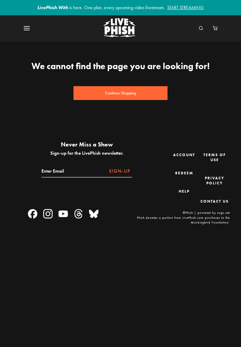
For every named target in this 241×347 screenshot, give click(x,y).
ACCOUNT (184, 155)
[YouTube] (63, 214)
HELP (184, 191)
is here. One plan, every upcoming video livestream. (120, 7)
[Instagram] (48, 214)
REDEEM (184, 173)
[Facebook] (32, 214)
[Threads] (78, 214)
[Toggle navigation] (30, 28)
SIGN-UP (119, 171)
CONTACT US (214, 201)
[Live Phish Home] (119, 28)
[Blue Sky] (93, 214)
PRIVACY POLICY (214, 180)
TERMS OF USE (214, 157)
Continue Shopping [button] (120, 93)
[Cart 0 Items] (215, 28)
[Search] (201, 28)
